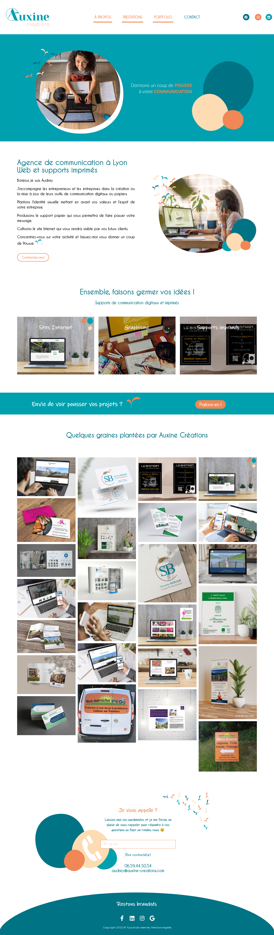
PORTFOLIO (163, 17)
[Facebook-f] (122, 918)
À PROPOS (102, 17)
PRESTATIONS (132, 17)
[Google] (152, 918)
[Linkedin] (269, 17)
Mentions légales (161, 927)
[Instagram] (258, 17)
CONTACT (192, 17)
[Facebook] (246, 17)
